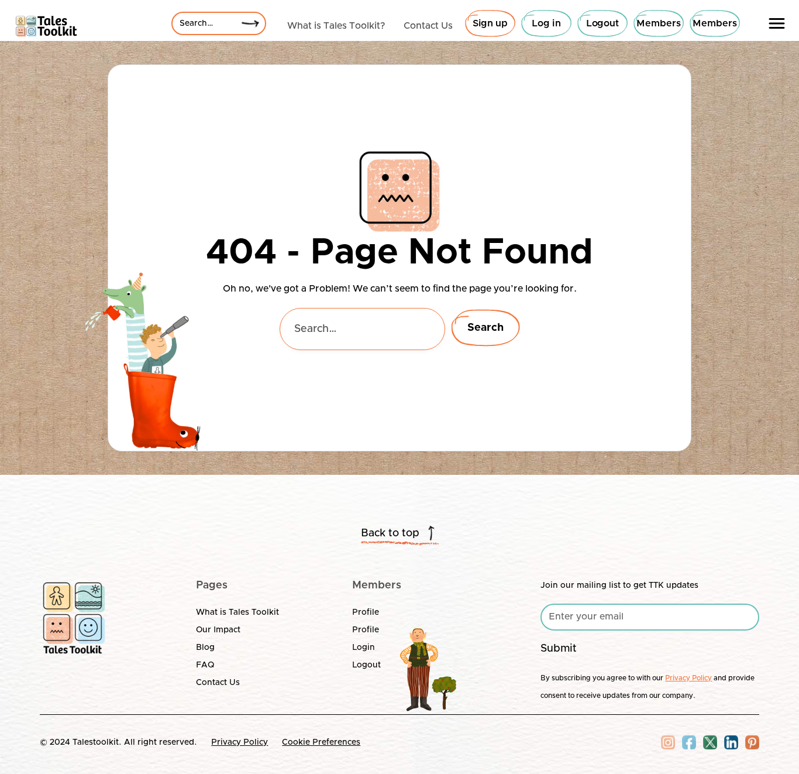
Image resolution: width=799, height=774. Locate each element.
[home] (46, 23)
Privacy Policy (239, 742)
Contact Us (218, 683)
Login (363, 647)
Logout (602, 23)
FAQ (205, 665)
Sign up (490, 23)
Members (658, 23)
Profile (365, 612)
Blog (205, 647)
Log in (546, 23)
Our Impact (218, 630)
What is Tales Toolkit (237, 612)
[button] (776, 23)
